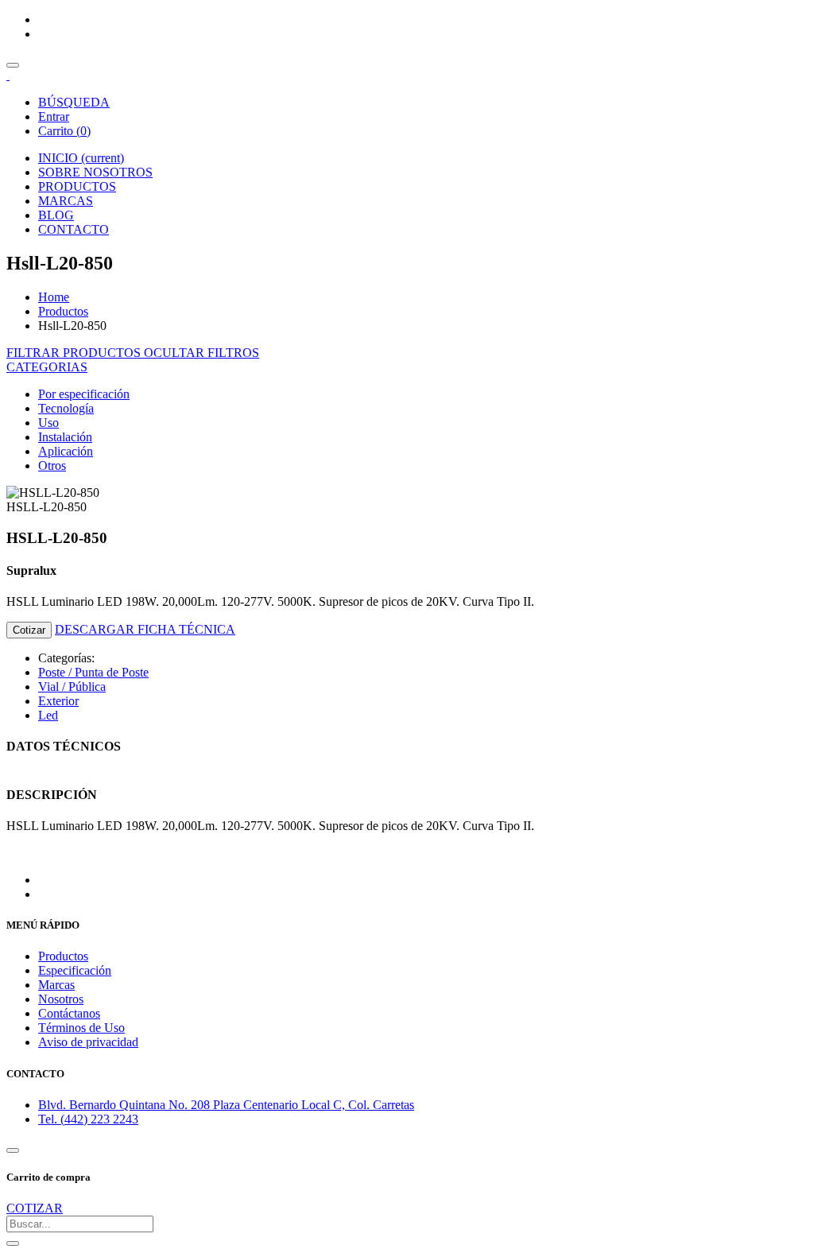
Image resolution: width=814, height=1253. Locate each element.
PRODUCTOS (77, 186)
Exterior (58, 701)
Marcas (56, 984)
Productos (63, 311)
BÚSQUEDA (74, 102)
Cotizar (29, 630)
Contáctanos (69, 1013)
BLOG (56, 215)
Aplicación (65, 451)
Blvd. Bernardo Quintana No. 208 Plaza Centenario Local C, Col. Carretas (226, 1104)
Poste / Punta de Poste (93, 672)
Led (48, 715)
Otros (52, 465)
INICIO (81, 158)
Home (53, 297)
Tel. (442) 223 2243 (88, 1119)
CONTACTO (73, 229)
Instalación (65, 437)
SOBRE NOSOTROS (95, 172)
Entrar (53, 116)
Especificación (74, 970)
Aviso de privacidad (88, 1042)
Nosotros (60, 999)
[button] (46, 367)
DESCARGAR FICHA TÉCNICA (145, 629)
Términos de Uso (81, 1027)
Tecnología (66, 408)
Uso (48, 422)
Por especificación (84, 394)
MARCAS (65, 201)
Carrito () (64, 131)
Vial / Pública (72, 686)
